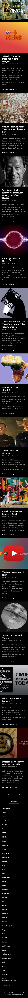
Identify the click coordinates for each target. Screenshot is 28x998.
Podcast (4, 917)
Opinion (4, 905)
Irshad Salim (6, 877)
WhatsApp (5, 974)
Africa (4, 812)
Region (4, 930)
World (4, 978)
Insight (4, 869)
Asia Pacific (5, 821)
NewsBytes (5, 897)
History (4, 861)
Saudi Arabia (6, 938)
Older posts (14, 796)
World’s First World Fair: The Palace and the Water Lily (14, 129)
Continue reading (9, 89)
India (3, 865)
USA (3, 966)
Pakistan (5, 909)
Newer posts (14, 801)
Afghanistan (6, 808)
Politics (4, 922)
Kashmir (4, 881)
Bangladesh (6, 829)
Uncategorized (6, 958)
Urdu (3, 962)
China (4, 849)
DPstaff (4, 64)
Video (4, 970)
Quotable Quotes (7, 926)
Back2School (6, 825)
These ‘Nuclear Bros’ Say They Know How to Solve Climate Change (13, 324)
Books (4, 841)
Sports (4, 950)
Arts (3, 817)
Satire (4, 934)
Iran (3, 873)
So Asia (4, 942)
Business (5, 845)
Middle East (6, 893)
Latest (4, 885)
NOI (3, 901)
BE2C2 (4, 833)
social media (6, 946)
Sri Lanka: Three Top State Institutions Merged (11, 59)
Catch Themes (19, 994)
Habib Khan (5, 857)
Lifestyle (5, 889)
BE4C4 (4, 837)
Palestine (5, 913)
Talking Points (6, 954)
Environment (6, 853)
